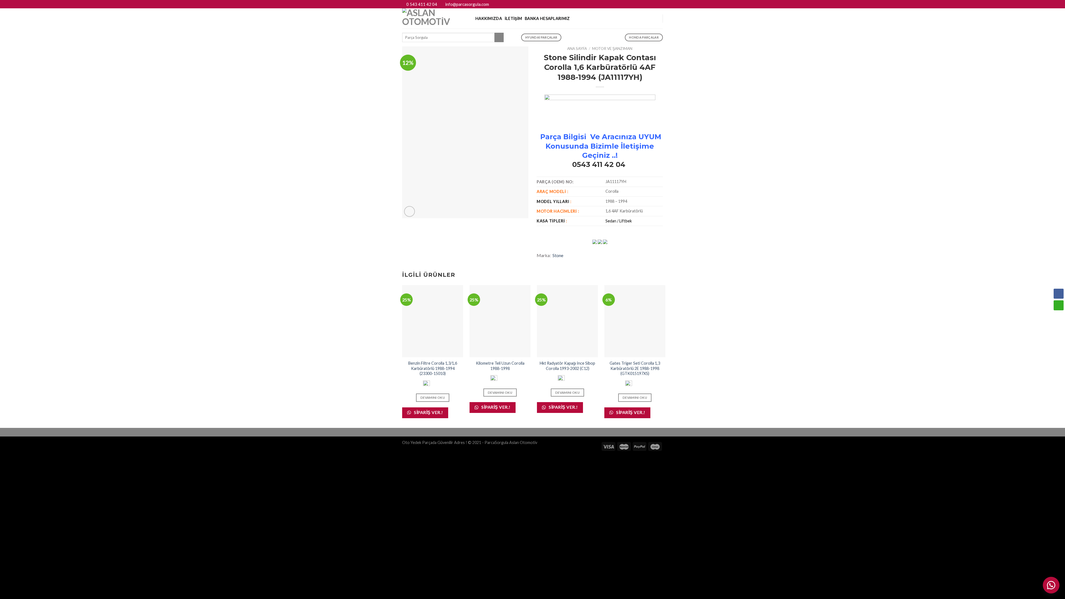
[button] (1051, 585)
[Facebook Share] (1059, 294)
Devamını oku (432, 397)
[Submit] (499, 37)
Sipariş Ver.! (428, 412)
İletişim (513, 18)
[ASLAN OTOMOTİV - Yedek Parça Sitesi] (434, 18)
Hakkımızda (488, 18)
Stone (557, 255)
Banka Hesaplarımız (547, 18)
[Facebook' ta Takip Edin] (649, 4)
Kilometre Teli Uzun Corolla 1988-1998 (500, 366)
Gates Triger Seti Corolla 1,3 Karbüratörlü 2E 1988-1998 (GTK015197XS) (635, 368)
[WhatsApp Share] (1059, 305)
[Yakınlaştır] (409, 211)
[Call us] (660, 4)
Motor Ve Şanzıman (612, 48)
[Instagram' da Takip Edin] (654, 4)
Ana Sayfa (577, 48)
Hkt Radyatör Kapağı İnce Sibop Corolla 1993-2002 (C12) (567, 366)
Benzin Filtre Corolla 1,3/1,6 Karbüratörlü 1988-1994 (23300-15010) (432, 368)
